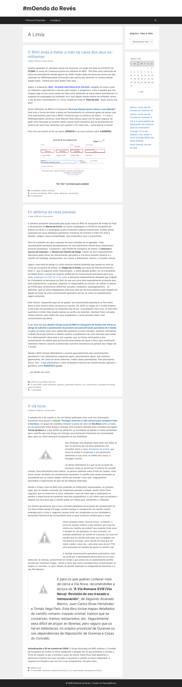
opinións (60, 385)
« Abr (140, 91)
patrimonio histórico (73, 385)
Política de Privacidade (35, 20)
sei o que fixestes (90, 385)
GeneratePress (109, 683)
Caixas (56, 193)
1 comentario (36, 390)
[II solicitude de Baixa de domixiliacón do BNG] (73, 157)
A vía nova (36, 406)
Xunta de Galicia (34, 387)
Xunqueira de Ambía (106, 385)
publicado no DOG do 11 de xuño (50, 277)
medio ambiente (49, 385)
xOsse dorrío (73, 193)
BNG (50, 193)
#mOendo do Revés (49, 8)
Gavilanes (46, 670)
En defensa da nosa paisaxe (52, 212)
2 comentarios (37, 196)
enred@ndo (55, 20)
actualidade (35, 190)
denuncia (63, 193)
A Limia (34, 193)
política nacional (47, 190)
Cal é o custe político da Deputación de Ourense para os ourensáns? (142, 124)
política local (36, 382)
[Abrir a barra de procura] (155, 20)
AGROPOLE (49, 366)
